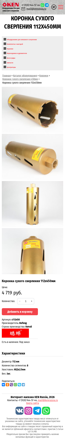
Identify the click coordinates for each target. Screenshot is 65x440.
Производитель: (14, 323)
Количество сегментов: (14, 365)
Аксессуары (11, 58)
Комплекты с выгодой (15, 44)
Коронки (10, 49)
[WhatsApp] (15, 384)
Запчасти (10, 63)
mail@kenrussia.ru (36, 8)
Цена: (5, 287)
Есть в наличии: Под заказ (16, 342)
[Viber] (11, 384)
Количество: (8, 301)
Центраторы (11, 67)
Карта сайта (32, 403)
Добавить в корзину (19, 311)
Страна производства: (17, 326)
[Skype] (19, 384)
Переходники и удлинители (17, 53)
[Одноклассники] (7, 384)
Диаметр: (7, 361)
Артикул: (11, 319)
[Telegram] (23, 384)
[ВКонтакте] (3, 384)
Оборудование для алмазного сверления (22, 40)
